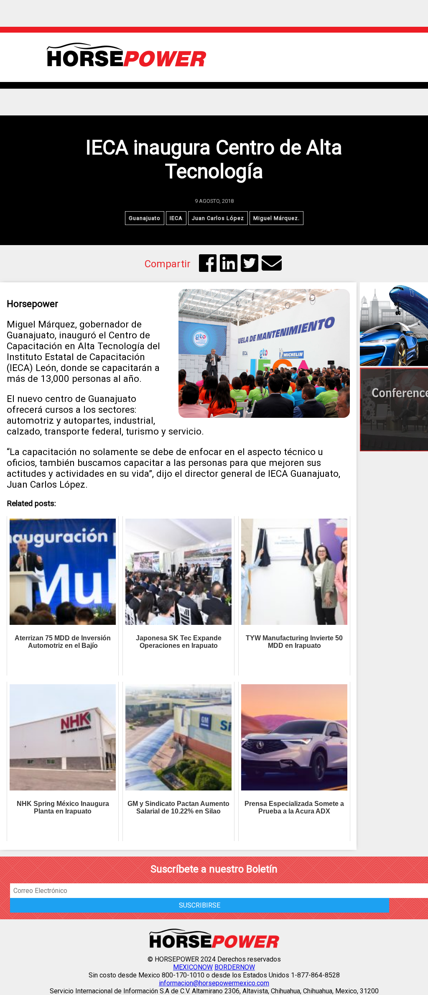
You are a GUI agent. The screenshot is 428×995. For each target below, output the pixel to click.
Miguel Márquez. (276, 218)
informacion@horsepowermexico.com (214, 983)
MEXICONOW (193, 967)
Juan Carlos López (218, 218)
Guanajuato (144, 218)
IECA (176, 218)
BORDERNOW (234, 967)
